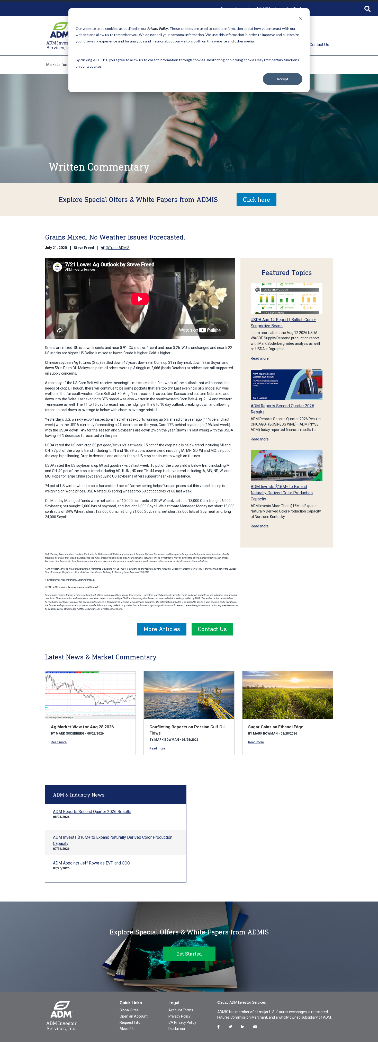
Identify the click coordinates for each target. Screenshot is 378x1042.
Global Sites (129, 1010)
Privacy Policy (179, 1016)
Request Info (130, 1022)
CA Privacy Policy (182, 1022)
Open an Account (134, 1016)
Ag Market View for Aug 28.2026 (82, 727)
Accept (283, 79)
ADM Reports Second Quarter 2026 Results (92, 811)
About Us (127, 1029)
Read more (260, 358)
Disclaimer (176, 1029)
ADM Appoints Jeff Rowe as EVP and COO (91, 863)
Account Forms (180, 1010)
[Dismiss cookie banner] (300, 18)
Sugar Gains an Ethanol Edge (275, 727)
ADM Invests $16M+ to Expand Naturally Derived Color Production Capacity (282, 492)
